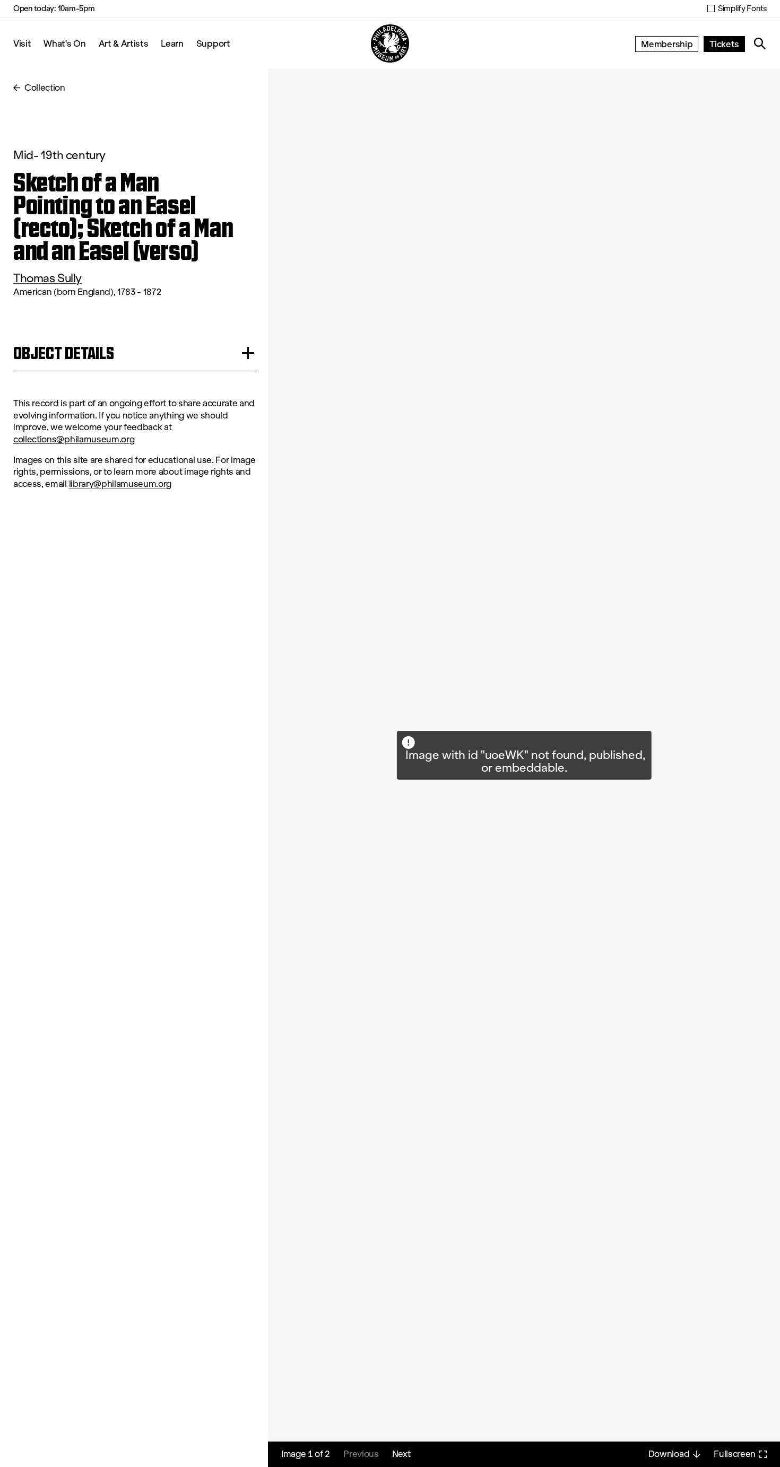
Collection (44, 88)
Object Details (63, 353)
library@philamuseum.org (120, 484)
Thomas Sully (47, 278)
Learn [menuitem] (172, 43)
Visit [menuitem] (22, 43)
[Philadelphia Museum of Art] (390, 43)
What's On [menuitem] (64, 43)
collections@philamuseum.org (73, 439)
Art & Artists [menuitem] (124, 43)
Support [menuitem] (213, 43)
